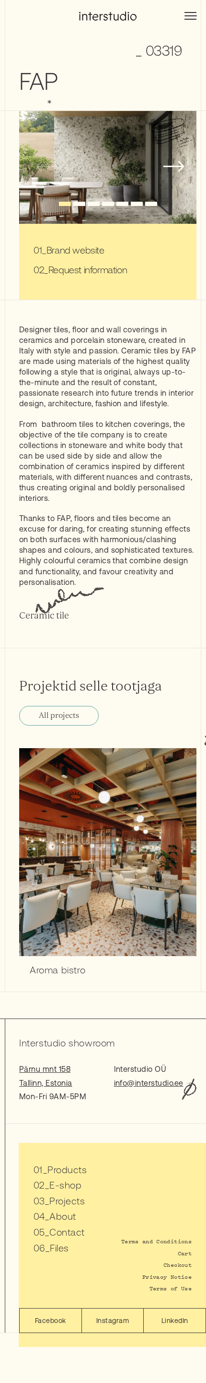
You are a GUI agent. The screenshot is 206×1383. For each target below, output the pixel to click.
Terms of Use (170, 1288)
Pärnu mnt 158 (44, 1069)
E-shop (65, 1184)
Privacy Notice (167, 1277)
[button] (65, 204)
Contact (66, 1231)
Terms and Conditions (156, 1241)
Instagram (112, 1320)
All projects (59, 715)
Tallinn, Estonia (45, 1083)
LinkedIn (174, 1320)
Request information (87, 269)
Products (67, 1169)
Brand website (75, 249)
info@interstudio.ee (148, 1083)
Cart (185, 1253)
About (62, 1216)
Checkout (177, 1265)
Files (59, 1247)
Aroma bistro (57, 969)
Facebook (50, 1320)
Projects (67, 1200)
